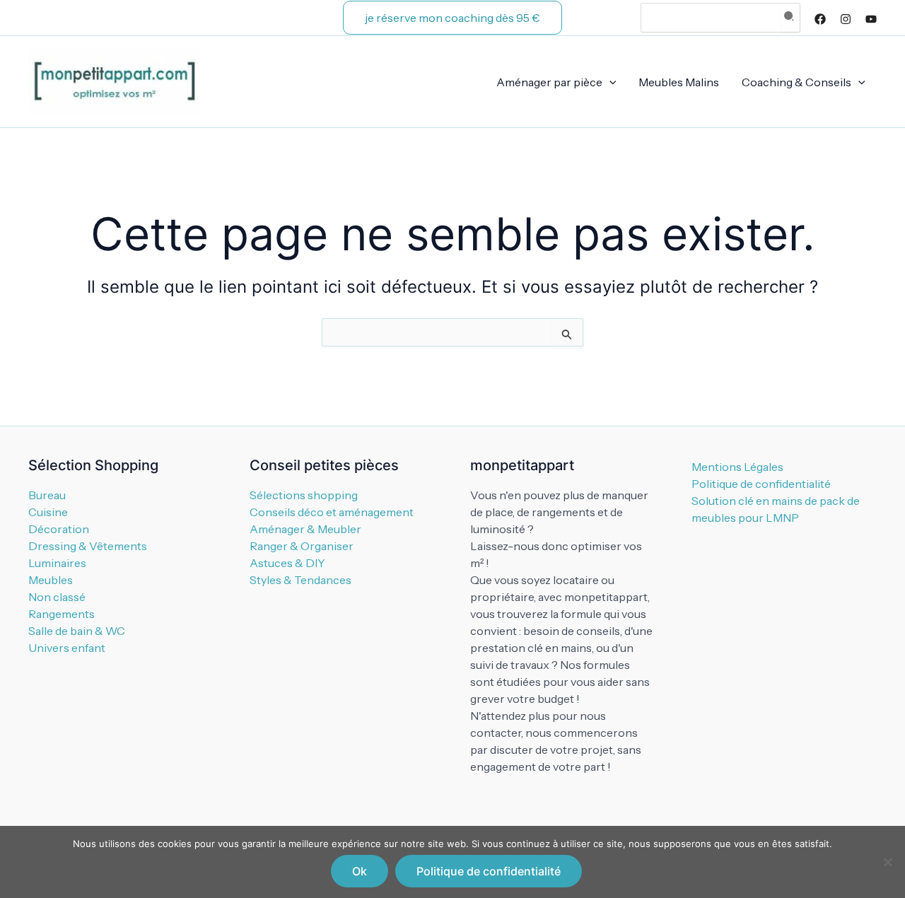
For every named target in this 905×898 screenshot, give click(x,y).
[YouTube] (871, 19)
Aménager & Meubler (305, 529)
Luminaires (57, 563)
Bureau (47, 495)
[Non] (887, 862)
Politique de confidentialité (761, 484)
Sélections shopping (304, 495)
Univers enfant (66, 648)
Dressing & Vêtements (87, 546)
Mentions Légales (737, 467)
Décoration (58, 529)
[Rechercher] (790, 18)
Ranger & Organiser (302, 546)
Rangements (61, 614)
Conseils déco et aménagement (332, 512)
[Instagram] (845, 19)
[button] (452, 18)
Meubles (50, 580)
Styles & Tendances (300, 580)
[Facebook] (820, 19)
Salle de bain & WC (76, 631)
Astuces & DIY (287, 563)
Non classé (57, 597)
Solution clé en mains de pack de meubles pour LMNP (775, 509)
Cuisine (48, 512)
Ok (359, 871)
